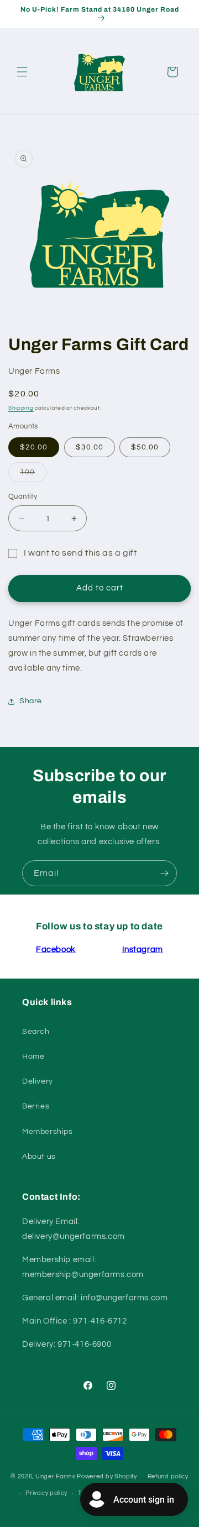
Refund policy (168, 1476)
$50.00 (145, 447)
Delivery (37, 1081)
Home (33, 1056)
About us (39, 1156)
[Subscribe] (164, 873)
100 (33, 475)
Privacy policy (46, 1493)
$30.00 (89, 447)
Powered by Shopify (107, 1476)
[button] (22, 72)
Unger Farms (55, 1476)
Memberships (47, 1132)
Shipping (21, 408)
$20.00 (34, 447)
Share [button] (30, 701)
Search (36, 1032)
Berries (35, 1106)
